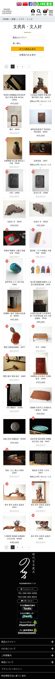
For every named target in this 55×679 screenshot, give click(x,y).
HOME (6, 19)
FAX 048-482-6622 (27, 597)
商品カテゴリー (20, 37)
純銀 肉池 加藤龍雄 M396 (14, 439)
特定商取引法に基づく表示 (13, 675)
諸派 (14, 19)
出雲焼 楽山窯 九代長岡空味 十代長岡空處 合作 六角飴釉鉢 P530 (40, 315)
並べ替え (17, 43)
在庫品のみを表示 (27, 54)
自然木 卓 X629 (14, 222)
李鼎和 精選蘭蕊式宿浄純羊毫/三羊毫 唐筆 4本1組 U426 (14, 97)
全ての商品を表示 (27, 49)
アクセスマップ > (28, 589)
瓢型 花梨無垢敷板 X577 (14, 347)
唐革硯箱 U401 (40, 161)
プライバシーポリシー (11, 669)
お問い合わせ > (28, 601)
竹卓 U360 (41, 347)
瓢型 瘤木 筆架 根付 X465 (14, 376)
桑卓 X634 (14, 129)
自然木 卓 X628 (41, 222)
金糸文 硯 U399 (41, 193)
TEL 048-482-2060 (27, 593)
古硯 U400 (14, 193)
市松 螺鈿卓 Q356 (14, 407)
